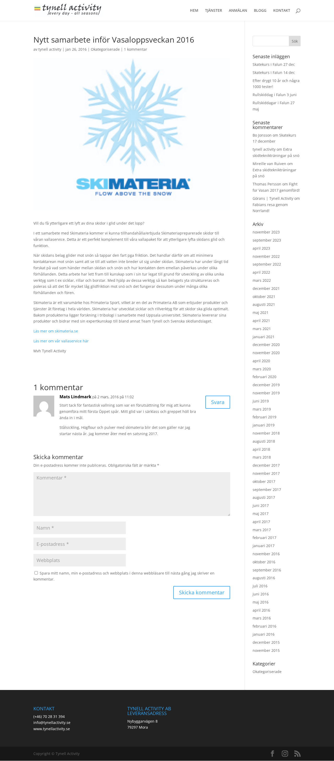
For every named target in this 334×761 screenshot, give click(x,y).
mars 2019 (262, 409)
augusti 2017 (264, 497)
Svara (217, 402)
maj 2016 (261, 602)
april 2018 (261, 449)
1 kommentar (135, 49)
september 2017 (267, 489)
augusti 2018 (264, 441)
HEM (194, 11)
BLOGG (260, 11)
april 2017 (261, 521)
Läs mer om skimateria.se (56, 331)
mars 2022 (262, 280)
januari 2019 (264, 425)
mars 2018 (262, 457)
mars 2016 (262, 618)
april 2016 (261, 610)
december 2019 (266, 384)
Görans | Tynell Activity (273, 198)
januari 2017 (264, 545)
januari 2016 (264, 634)
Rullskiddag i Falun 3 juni (275, 94)
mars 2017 (262, 529)
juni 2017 (261, 505)
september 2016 (267, 569)
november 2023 (266, 232)
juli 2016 (260, 585)
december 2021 (266, 288)
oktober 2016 (264, 561)
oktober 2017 (264, 481)
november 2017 (266, 473)
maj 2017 (261, 513)
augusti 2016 (264, 577)
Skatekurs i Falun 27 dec (274, 64)
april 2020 (261, 360)
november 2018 (266, 433)
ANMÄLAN (238, 11)
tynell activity (49, 49)
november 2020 (266, 352)
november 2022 (266, 256)
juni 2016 (261, 594)
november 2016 (266, 553)
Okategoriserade (105, 49)
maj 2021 (261, 312)
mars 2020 (262, 368)
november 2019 (266, 392)
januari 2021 (264, 336)
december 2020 (266, 344)
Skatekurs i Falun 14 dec (274, 72)
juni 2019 (261, 401)
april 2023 (261, 248)
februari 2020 (264, 376)
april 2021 (261, 320)
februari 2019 (264, 416)
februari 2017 (264, 537)
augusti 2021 (264, 304)
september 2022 (267, 264)
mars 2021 (262, 328)
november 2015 (266, 650)
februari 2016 (264, 626)
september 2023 (267, 240)
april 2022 (261, 272)
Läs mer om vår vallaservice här (61, 340)
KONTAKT (281, 11)
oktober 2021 (264, 296)
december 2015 (266, 642)
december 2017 (266, 465)
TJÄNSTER (213, 11)
